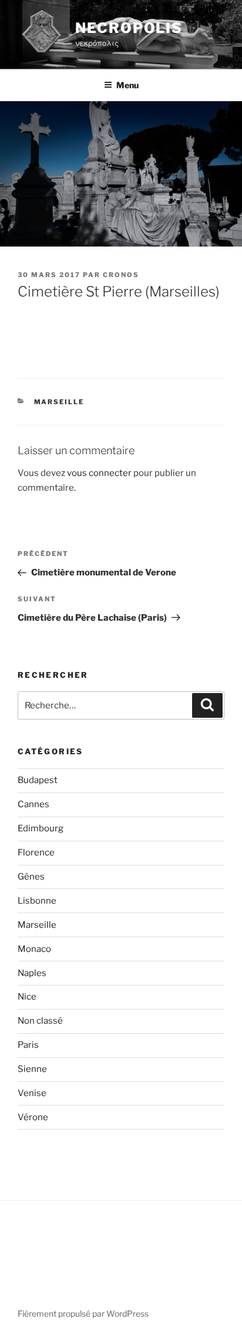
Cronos (121, 275)
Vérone (33, 1117)
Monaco (34, 949)
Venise (32, 1093)
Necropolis (129, 27)
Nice (27, 996)
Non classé (40, 1020)
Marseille (59, 402)
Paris (28, 1045)
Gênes (31, 876)
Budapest (38, 780)
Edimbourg (40, 828)
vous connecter (99, 473)
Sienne (32, 1069)
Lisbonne (37, 900)
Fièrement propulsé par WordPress (83, 1313)
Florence (36, 852)
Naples (32, 973)
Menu (127, 85)
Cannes (33, 804)
